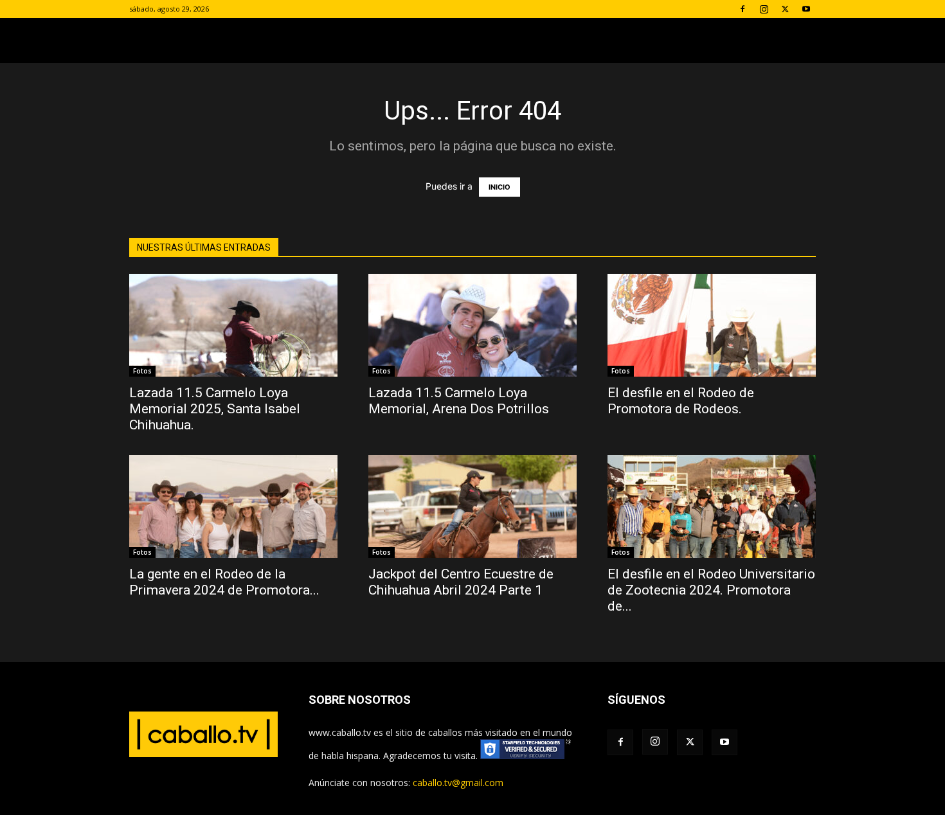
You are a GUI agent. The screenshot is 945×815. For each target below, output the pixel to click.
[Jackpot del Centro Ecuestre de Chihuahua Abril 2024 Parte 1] (472, 506)
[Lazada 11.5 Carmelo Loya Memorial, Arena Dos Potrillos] (472, 325)
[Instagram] (763, 9)
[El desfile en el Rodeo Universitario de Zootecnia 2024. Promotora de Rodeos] (712, 506)
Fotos (142, 370)
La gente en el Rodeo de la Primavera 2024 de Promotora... (224, 582)
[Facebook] (742, 9)
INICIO (499, 187)
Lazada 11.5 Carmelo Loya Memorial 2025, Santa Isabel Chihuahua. (214, 409)
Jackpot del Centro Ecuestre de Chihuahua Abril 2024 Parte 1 (461, 582)
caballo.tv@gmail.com (458, 782)
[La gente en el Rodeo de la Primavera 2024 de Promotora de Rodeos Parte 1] (233, 506)
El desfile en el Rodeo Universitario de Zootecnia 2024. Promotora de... (711, 590)
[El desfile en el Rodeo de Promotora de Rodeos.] (712, 325)
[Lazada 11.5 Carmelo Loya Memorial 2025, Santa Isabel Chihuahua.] (233, 325)
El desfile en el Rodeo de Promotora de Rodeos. (681, 400)
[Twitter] (785, 9)
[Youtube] (806, 9)
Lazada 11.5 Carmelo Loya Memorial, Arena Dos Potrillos (458, 400)
